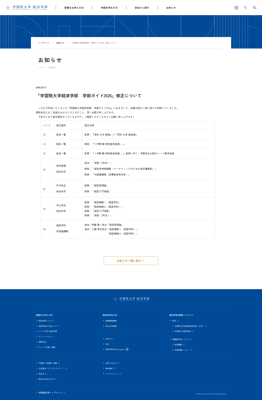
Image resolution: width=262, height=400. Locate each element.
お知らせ (171, 7)
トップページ (43, 42)
